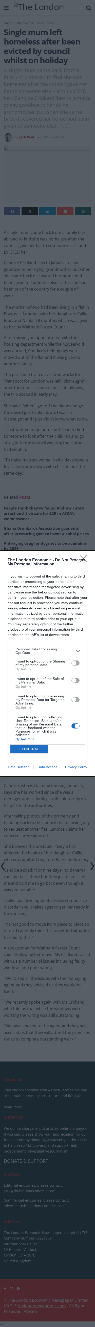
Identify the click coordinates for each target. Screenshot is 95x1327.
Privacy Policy (76, 767)
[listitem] (47, 650)
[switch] (75, 663)
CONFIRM (29, 749)
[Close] (85, 560)
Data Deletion (19, 767)
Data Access (47, 767)
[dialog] (47, 663)
